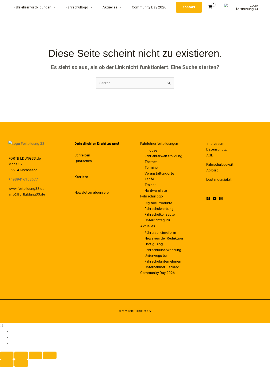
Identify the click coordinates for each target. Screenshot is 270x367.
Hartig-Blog (153, 244)
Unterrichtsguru (157, 220)
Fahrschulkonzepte (159, 214)
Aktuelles (147, 226)
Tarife (149, 179)
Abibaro (212, 170)
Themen (151, 162)
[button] (53, 7)
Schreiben (82, 155)
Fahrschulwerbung (159, 209)
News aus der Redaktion (163, 238)
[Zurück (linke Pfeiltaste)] (7, 363)
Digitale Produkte (158, 203)
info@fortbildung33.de (26, 194)
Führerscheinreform (160, 232)
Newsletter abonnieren (92, 192)
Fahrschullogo (151, 196)
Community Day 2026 (157, 273)
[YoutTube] (214, 198)
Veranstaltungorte (159, 173)
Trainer (150, 185)
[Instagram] (221, 198)
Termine (151, 167)
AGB (209, 155)
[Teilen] (35, 355)
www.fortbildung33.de (26, 188)
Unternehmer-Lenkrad (161, 267)
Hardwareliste (155, 190)
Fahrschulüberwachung (162, 250)
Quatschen (83, 161)
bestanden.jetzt (219, 179)
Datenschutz (216, 149)
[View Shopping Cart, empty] (210, 7)
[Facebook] (208, 198)
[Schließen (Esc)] (50, 355)
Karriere (81, 177)
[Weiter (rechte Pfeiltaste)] (21, 363)
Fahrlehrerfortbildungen (159, 143)
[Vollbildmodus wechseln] (21, 355)
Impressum (215, 143)
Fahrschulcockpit (220, 164)
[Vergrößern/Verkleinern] (7, 355)
